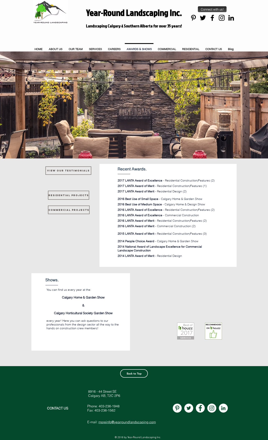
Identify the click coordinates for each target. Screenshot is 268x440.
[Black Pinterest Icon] (193, 18)
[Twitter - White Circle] (188, 408)
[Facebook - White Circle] (200, 408)
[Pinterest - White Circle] (177, 408)
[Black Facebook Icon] (212, 18)
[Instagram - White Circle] (211, 408)
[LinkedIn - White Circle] (223, 408)
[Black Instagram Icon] (222, 18)
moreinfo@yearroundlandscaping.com (127, 422)
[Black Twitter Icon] (203, 18)
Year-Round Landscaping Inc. (134, 12)
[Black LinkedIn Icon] (231, 18)
